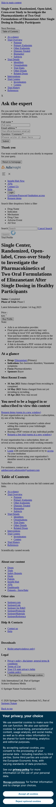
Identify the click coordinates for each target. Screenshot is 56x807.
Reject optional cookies (28, 801)
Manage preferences (14, 782)
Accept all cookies (28, 794)
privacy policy (21, 769)
